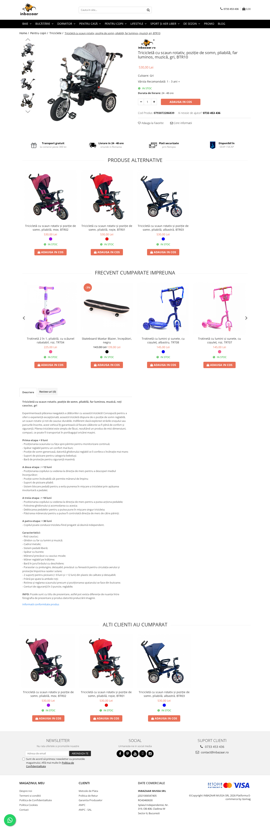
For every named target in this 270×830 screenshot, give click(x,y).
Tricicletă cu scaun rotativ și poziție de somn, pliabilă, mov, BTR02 (50, 227)
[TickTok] (142, 753)
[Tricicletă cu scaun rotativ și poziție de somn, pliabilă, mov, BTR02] (50, 196)
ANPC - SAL (85, 809)
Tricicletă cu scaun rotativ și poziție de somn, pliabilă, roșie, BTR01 (106, 227)
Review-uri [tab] (47, 391)
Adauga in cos (181, 102)
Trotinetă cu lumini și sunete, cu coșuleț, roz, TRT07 (219, 340)
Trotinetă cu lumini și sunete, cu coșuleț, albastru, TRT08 (163, 340)
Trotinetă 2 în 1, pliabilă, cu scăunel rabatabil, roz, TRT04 (50, 340)
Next (28, 111)
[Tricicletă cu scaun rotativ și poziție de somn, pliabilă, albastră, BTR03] (163, 196)
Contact (24, 809)
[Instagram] (150, 753)
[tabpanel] (85, 85)
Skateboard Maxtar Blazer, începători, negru (107, 340)
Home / (24, 33)
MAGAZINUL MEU (31, 783)
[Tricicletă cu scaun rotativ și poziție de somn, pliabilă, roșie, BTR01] (107, 196)
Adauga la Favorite (152, 123)
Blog (221, 23)
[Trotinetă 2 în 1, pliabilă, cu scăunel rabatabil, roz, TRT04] (50, 308)
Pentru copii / (39, 33)
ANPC (82, 805)
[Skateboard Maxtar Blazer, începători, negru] (107, 308)
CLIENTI (84, 783)
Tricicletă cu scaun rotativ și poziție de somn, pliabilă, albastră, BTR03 (163, 227)
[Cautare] (148, 10)
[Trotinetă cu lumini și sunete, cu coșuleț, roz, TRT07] (219, 308)
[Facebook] (120, 753)
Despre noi (25, 791)
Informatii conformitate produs (40, 604)
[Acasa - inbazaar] (39, 10)
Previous (28, 40)
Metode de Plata (88, 791)
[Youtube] (135, 753)
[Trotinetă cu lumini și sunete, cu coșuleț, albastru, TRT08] (163, 308)
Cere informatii (182, 123)
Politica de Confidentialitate (35, 800)
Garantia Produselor (90, 800)
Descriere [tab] (28, 392)
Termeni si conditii (30, 795)
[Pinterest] (127, 753)
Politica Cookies (28, 805)
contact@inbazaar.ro (214, 752)
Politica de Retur (88, 795)
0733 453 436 (214, 747)
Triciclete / (56, 33)
